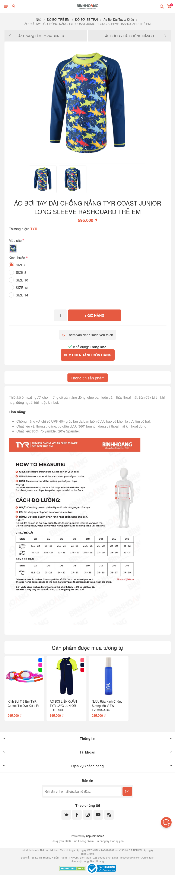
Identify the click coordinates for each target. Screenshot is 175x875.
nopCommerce (95, 836)
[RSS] (109, 815)
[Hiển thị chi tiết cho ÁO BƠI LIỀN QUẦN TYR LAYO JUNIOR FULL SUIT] (66, 676)
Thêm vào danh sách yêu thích (90, 334)
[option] (43, 179)
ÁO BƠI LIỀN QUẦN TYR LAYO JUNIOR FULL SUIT (63, 705)
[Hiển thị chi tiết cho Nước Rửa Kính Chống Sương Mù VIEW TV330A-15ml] (108, 676)
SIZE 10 (22, 280)
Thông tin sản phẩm (88, 377)
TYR (33, 228)
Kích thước (17, 257)
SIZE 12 (22, 287)
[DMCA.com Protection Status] (72, 869)
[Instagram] (87, 815)
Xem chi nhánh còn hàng (87, 354)
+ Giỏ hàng (94, 315)
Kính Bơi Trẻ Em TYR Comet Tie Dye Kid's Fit (23, 703)
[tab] (87, 377)
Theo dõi (127, 791)
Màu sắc (15, 240)
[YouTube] (98, 815)
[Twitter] (66, 815)
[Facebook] (77, 815)
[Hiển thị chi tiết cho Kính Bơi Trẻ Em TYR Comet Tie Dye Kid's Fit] (24, 676)
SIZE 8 (21, 272)
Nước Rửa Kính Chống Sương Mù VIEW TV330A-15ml (107, 705)
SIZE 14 (22, 295)
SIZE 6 (21, 264)
